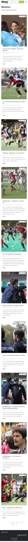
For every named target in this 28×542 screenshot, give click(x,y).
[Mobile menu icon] (26, 2)
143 (12, 524)
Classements (5, 105)
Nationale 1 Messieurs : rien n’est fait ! (13, 153)
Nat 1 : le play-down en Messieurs (12, 507)
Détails (4, 115)
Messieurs (15, 52)
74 (16, 522)
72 (10, 522)
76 (22, 522)
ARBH (4, 52)
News (19, 52)
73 (13, 522)
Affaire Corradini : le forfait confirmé (13, 305)
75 (19, 522)
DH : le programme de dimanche (12, 254)
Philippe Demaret (4, 532)
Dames (11, 52)
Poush (16, 538)
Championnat (7, 52)
